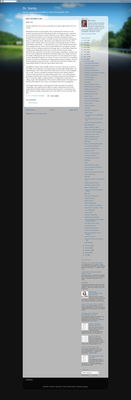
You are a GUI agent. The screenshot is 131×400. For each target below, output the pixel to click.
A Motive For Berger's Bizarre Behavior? (93, 304)
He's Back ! (88, 82)
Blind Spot (87, 160)
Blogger (86, 386)
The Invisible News (90, 174)
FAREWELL (85, 282)
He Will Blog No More (91, 91)
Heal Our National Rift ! (91, 139)
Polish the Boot (89, 200)
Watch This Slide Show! (91, 187)
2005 (85, 56)
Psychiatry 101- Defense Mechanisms (92, 263)
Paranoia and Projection (91, 70)
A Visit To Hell (88, 212)
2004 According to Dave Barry (93, 86)
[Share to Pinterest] (58, 96)
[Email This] (51, 96)
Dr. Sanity (30, 8)
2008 (85, 49)
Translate (94, 375)
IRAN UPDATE (89, 242)
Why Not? (87, 176)
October (87, 248)
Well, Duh (87, 193)
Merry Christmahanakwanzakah (93, 143)
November (88, 245)
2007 (85, 52)
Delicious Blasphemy (90, 203)
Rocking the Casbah (90, 155)
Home (52, 110)
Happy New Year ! (90, 68)
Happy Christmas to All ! (91, 93)
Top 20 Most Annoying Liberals (93, 122)
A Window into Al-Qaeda (91, 110)
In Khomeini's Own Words (92, 158)
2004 (85, 59)
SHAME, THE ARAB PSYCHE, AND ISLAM (95, 324)
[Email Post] (48, 95)
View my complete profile (89, 33)
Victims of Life (88, 103)
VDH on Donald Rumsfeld (92, 101)
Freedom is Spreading (91, 214)
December (88, 61)
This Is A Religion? (90, 210)
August (87, 252)
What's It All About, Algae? (92, 127)
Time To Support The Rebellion (93, 205)
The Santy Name (89, 77)
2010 (85, 45)
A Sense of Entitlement (91, 75)
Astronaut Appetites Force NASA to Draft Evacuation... (94, 220)
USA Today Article (90, 125)
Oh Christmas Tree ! (90, 225)
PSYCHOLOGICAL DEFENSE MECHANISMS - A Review (90, 314)
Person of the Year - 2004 (92, 134)
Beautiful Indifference (95, 336)
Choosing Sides (89, 79)
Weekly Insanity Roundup (92, 89)
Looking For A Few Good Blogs (93, 132)
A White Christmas (90, 105)
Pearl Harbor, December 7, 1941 (94, 207)
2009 (85, 47)
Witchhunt (87, 141)
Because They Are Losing (92, 148)
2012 (85, 40)
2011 (85, 42)
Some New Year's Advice (92, 65)
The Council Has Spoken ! (92, 63)
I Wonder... (88, 108)
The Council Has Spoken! (92, 230)
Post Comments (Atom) (40, 113)
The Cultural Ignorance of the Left (94, 172)
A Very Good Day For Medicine (93, 167)
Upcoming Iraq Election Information (94, 129)
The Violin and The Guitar (92, 223)
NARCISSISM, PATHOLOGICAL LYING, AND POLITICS (96, 293)
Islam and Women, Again (92, 165)
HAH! (86, 162)
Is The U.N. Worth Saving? (92, 153)
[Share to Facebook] (56, 96)
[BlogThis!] (53, 96)
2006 (85, 54)
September (88, 250)
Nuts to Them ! (89, 96)
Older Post (73, 110)
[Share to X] (54, 96)
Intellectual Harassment (91, 228)
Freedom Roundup (90, 236)
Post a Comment (33, 102)
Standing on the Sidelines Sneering (94, 72)
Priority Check (88, 112)
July (86, 255)
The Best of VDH (89, 150)
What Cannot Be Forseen (92, 84)
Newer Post (30, 110)
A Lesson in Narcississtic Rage (90, 347)
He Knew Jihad (89, 169)
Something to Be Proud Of (92, 185)
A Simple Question (90, 198)
